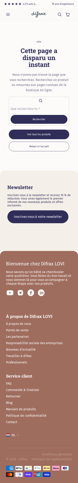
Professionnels (16, 362)
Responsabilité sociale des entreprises (34, 343)
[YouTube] (10, 293)
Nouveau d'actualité (21, 349)
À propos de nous (18, 324)
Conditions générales (57, 454)
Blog (9, 403)
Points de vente (17, 330)
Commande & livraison (22, 390)
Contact (11, 422)
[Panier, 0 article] (68, 14)
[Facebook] (31, 293)
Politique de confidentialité (26, 416)
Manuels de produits (21, 409)
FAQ (8, 383)
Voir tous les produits (39, 134)
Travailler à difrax (19, 356)
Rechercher (39, 119)
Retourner (13, 396)
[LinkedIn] (41, 293)
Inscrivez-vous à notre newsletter (38, 217)
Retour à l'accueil (39, 146)
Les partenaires (17, 337)
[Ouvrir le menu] (8, 14)
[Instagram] (20, 293)
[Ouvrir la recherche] (60, 14)
